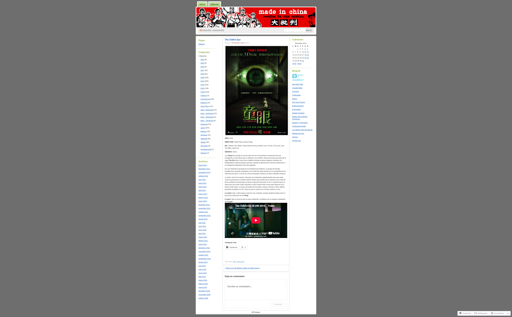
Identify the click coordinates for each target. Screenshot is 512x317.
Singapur (204, 135)
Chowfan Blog (297, 88)
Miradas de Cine (298, 133)
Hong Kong (205, 106)
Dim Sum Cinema (298, 102)
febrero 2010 (203, 284)
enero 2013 (203, 165)
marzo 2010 (203, 280)
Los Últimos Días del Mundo (302, 130)
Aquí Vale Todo (297, 84)
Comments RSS (218, 30)
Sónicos (295, 137)
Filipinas (204, 103)
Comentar (278, 304)
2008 (202, 74)
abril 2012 (202, 190)
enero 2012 (203, 201)
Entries (206, 30)
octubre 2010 (203, 255)
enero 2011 (203, 244)
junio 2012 (202, 183)
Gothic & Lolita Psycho (251, 268)
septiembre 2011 (205, 216)
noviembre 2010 (204, 251)
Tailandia (204, 139)
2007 (202, 70)
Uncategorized (206, 149)
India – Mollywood (207, 117)
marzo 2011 (203, 237)
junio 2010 (202, 269)
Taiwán (203, 142)
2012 (202, 88)
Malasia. (204, 131)
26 (308, 58)
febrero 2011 (203, 241)
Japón (203, 128)
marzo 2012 (203, 194)
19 (308, 55)
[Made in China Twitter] (298, 81)
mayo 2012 (203, 187)
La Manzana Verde (299, 126)
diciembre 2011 (204, 205)
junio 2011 (202, 226)
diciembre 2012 (204, 169)
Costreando (296, 95)
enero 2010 (203, 287)
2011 (202, 85)
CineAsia (295, 91)
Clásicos (204, 95)
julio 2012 (202, 180)
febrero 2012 (203, 198)
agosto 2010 (203, 262)
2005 (202, 63)
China (203, 92)
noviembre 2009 (204, 295)
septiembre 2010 (205, 259)
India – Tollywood (207, 121)
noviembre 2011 (204, 208)
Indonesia (204, 124)
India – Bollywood (207, 110)
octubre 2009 (203, 298)
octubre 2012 (203, 176)
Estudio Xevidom (298, 113)
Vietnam (204, 153)
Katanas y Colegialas (300, 123)
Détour (294, 99)
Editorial (214, 4)
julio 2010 (202, 266)
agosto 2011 (203, 219)
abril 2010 (202, 277)
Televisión (204, 146)
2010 (202, 81)
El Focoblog (296, 109)
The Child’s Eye (233, 39)
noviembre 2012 (204, 172)
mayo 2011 (203, 230)
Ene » (300, 64)
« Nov (294, 64)
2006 (202, 67)
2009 (202, 78)
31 (303, 61)
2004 (202, 60)
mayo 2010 (203, 273)
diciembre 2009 (204, 291)
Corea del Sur (206, 99)
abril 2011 (202, 233)
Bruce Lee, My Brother (234, 268)
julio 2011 (202, 223)
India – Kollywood (207, 113)
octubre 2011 (203, 212)
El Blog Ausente (298, 106)
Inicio (202, 4)
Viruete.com (296, 141)
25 (305, 58)
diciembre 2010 (204, 248)
